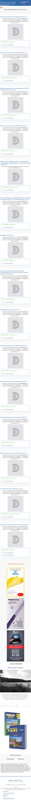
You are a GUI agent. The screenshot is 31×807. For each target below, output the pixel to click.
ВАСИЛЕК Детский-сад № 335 (9, 310)
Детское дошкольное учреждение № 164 (13, 52)
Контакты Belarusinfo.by (8, 793)
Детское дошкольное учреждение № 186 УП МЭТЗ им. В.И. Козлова (14, 89)
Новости (5, 796)
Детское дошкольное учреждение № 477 (13, 453)
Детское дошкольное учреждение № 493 (13, 381)
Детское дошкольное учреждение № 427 (13, 345)
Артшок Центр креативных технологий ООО (14, 524)
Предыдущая (10, 759)
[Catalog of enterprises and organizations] (8, 2)
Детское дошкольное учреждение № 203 (13, 126)
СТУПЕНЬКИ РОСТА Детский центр (11, 489)
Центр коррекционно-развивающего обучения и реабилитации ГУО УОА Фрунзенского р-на (15, 198)
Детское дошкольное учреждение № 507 (13, 417)
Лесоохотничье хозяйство (15, 667)
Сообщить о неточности (15, 755)
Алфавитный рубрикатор (9, 798)
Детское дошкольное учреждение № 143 (13, 17)
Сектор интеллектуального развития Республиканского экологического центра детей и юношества (14, 272)
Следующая (20, 759)
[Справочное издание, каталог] (15, 730)
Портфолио (5, 795)
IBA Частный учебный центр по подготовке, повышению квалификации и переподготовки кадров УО (15, 163)
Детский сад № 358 (6, 235)
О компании (6, 791)
